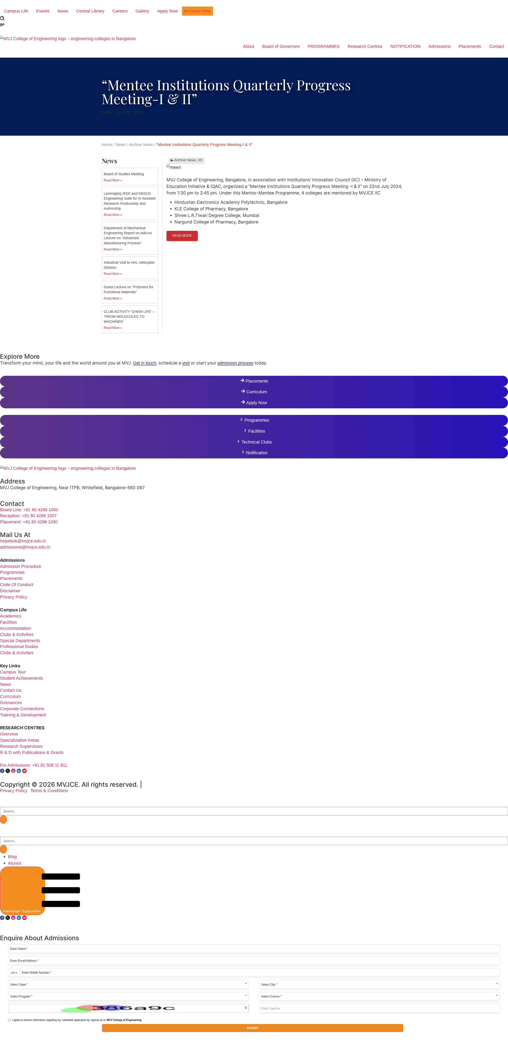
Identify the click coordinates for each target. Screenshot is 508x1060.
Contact (496, 46)
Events (42, 11)
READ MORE (182, 235)
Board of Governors (281, 46)
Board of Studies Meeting (124, 174)
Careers (120, 11)
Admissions (439, 46)
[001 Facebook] (2, 771)
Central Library (90, 11)
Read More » (113, 180)
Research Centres (365, 46)
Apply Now (167, 11)
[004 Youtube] (24, 771)
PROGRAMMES (324, 46)
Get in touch (144, 362)
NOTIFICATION (405, 46)
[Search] (3, 819)
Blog (12, 856)
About (248, 46)
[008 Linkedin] (19, 771)
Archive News (141, 144)
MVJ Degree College (197, 11)
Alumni (14, 863)
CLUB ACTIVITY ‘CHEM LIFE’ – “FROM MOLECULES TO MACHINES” (129, 317)
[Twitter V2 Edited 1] (8, 771)
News (62, 11)
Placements (470, 46)
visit (186, 362)
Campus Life (16, 11)
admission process (235, 362)
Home (107, 144)
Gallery (142, 11)
